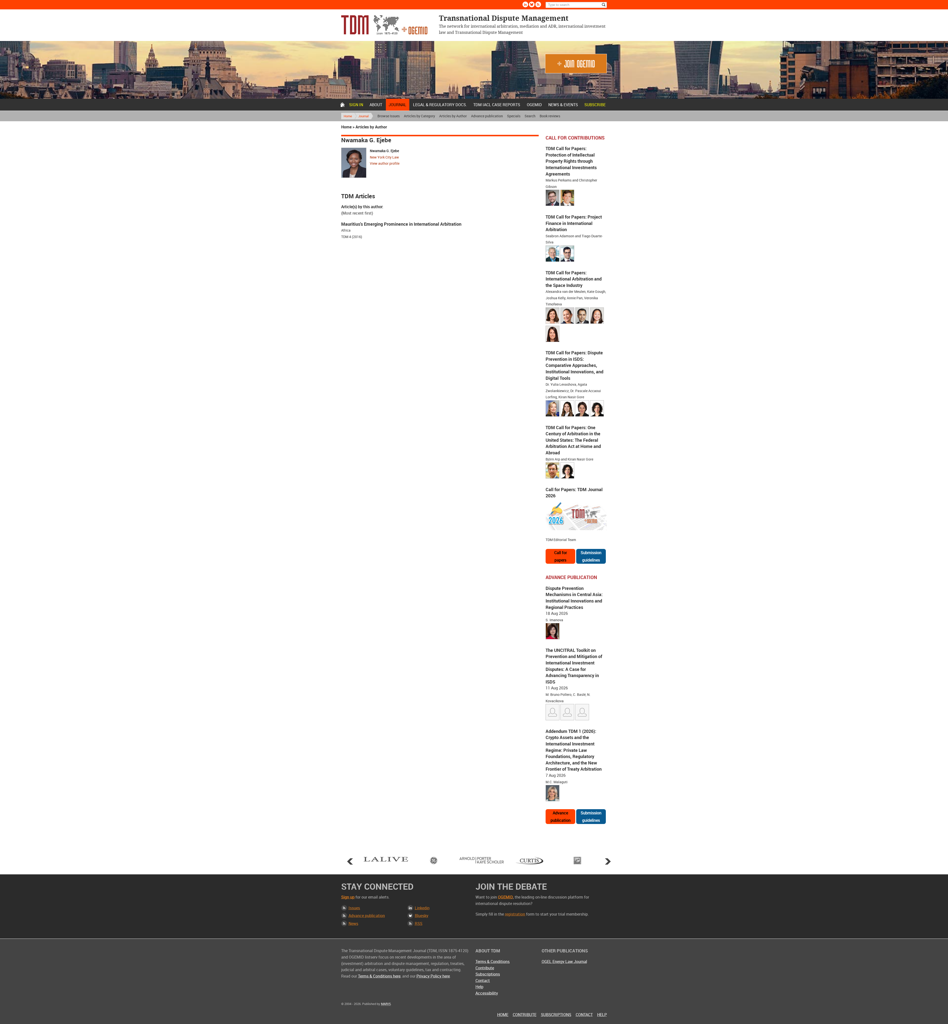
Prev (350, 861)
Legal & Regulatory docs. (440, 104)
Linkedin (525, 4)
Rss (538, 4)
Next (608, 861)
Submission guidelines (591, 556)
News (353, 923)
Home (342, 105)
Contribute (484, 968)
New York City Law (384, 157)
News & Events (563, 104)
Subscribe (595, 104)
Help (479, 986)
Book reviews (550, 116)
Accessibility (486, 993)
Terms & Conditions (492, 961)
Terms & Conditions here (379, 976)
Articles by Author (453, 116)
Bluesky (532, 4)
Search (530, 116)
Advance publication (487, 116)
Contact (482, 980)
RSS (418, 923)
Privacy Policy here (433, 976)
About (376, 104)
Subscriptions (487, 974)
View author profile (384, 163)
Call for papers (560, 556)
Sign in (356, 104)
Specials (513, 116)
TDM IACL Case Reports (496, 104)
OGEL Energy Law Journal (564, 961)
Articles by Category (419, 116)
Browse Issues (388, 116)
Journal (397, 104)
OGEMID (534, 104)
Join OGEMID (576, 63)
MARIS (386, 1004)
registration (515, 914)
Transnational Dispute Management (384, 24)
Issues (354, 908)
